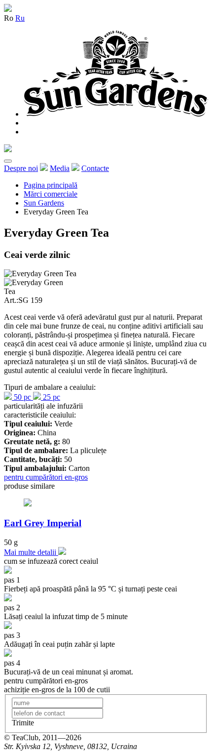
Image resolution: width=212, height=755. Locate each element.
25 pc (50, 397)
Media (60, 168)
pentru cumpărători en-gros (46, 477)
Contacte (95, 168)
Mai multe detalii (31, 552)
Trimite (23, 722)
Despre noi (21, 168)
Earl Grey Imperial (42, 523)
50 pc (22, 397)
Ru (20, 18)
